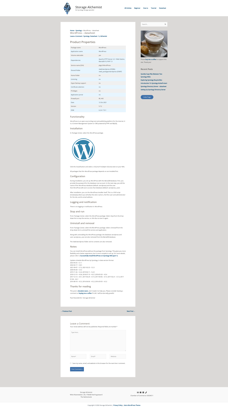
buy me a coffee (150, 59)
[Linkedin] (143, 392)
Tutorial (153, 8)
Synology (86, 36)
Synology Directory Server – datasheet (153, 86)
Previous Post (66, 311)
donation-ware (83, 291)
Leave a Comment (76, 36)
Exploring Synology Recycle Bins (151, 80)
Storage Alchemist (88, 7)
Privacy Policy (117, 405)
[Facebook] (140, 392)
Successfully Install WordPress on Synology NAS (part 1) (99, 256)
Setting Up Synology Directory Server (153, 90)
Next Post (131, 311)
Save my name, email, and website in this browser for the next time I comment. (98, 363)
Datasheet (162, 8)
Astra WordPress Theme (132, 405)
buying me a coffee (85, 293)
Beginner (137, 8)
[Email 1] (138, 392)
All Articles (128, 8)
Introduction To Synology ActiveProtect (154, 83)
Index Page (147, 97)
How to (145, 8)
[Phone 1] (146, 392)
